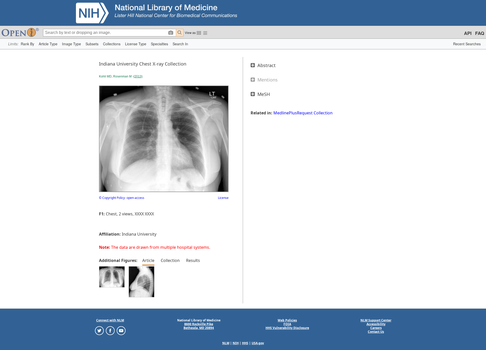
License (223, 198)
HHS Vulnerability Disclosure (287, 328)
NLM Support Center (375, 320)
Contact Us (376, 332)
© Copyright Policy (112, 198)
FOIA (287, 324)
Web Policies (287, 320)
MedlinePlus (285, 113)
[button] (27, 44)
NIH (236, 343)
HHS (245, 343)
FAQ (479, 33)
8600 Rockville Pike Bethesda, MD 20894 (199, 326)
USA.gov (258, 343)
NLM (225, 343)
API (468, 33)
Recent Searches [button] (467, 43)
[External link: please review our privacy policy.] (99, 330)
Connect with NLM (110, 320)
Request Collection (315, 113)
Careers (376, 328)
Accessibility (376, 324)
